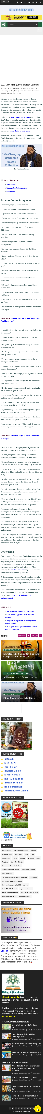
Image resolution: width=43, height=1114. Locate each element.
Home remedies (6, 858)
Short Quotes (17, 93)
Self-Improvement (6, 850)
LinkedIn (4, 951)
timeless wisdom (17, 570)
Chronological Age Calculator (13, 786)
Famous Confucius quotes (17, 188)
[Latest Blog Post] (6, 1027)
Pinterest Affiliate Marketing (9, 896)
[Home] (3, 24)
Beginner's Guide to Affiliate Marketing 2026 (26, 1043)
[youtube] (40, 2)
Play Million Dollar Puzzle (12, 774)
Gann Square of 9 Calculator (13, 782)
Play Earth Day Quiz (10, 762)
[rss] (30, 1108)
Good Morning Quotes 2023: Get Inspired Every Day (20, 677)
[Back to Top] (33, 1108)
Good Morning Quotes (15, 673)
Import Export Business (26, 889)
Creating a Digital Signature (13, 778)
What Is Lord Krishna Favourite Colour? (24, 1077)
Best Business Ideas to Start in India (11, 866)
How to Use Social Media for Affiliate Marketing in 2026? (23, 1035)
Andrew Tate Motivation (17, 862)
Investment (31, 858)
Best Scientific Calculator (12, 770)
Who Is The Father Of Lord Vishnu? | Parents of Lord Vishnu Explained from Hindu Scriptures (26, 1068)
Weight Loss (5, 862)
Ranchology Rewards (24, 896)
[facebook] (17, 2)
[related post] (21, 671)
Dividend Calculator (10, 767)
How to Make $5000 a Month (9, 889)
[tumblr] (36, 2)
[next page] (32, 705)
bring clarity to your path (20, 131)
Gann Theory (33, 877)
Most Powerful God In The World (29, 892)
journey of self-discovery (20, 117)
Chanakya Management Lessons (10, 870)
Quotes (9, 93)
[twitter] (21, 2)
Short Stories (18, 854)
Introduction (12, 185)
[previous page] (10, 705)
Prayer (38, 858)
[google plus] (33, 635)
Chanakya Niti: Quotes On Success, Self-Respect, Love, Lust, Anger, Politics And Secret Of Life (21, 655)
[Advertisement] (21, 56)
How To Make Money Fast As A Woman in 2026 (26, 1052)
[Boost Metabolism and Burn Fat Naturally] (21, 19)
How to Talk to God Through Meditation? (25, 1096)
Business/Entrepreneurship (21, 850)
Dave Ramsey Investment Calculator (16, 790)
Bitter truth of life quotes (18, 650)
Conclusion (11, 191)
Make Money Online (7, 854)
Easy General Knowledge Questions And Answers (14, 877)
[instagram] (25, 2)
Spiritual (33, 850)
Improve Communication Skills (10, 892)
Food (32, 854)
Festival (15, 858)
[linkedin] (32, 2)
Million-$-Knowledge (24, 1111)
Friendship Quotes (7, 91)
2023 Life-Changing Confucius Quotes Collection (19, 698)
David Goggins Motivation (28, 870)
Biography (22, 858)
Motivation (27, 91)
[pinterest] (29, 2)
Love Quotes (18, 91)
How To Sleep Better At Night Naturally (12, 881)
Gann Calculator (9, 759)
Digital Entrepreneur (7, 873)
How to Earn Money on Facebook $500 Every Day (15, 885)
